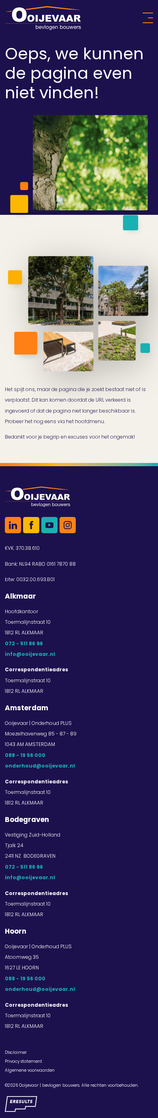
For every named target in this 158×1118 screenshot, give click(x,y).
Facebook (31, 525)
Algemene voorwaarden (30, 1070)
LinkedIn (13, 525)
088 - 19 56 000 (25, 755)
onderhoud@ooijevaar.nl (40, 765)
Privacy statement (23, 1061)
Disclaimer (16, 1052)
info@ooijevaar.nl (30, 654)
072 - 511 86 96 (24, 643)
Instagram (68, 525)
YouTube (49, 525)
